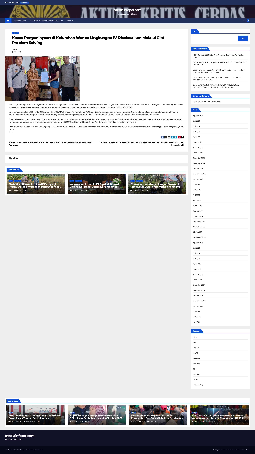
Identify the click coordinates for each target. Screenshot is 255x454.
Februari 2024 (198, 274)
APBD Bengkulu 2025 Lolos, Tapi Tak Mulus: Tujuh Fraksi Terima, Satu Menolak (34, 417)
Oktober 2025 (198, 169)
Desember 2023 (199, 285)
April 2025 (197, 200)
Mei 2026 (196, 131)
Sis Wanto (152, 421)
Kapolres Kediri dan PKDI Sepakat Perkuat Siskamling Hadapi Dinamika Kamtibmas (94, 185)
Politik (195, 379)
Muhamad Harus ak (33, 421)
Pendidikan (197, 374)
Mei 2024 (196, 258)
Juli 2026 (196, 121)
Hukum (195, 342)
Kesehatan (197, 358)
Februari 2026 (198, 147)
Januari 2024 (198, 280)
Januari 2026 (198, 153)
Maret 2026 (197, 142)
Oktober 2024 (198, 232)
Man (15, 49)
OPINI (195, 369)
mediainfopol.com (127, 10)
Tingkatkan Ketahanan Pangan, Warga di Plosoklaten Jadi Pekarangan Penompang (155, 185)
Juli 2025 (196, 184)
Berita (70, 21)
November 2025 (199, 163)
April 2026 (197, 137)
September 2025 (199, 174)
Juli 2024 (196, 248)
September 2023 (199, 301)
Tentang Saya (20, 21)
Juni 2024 (196, 253)
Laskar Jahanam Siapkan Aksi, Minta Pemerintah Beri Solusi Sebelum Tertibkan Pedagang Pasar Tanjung (156, 418)
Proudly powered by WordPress (14, 450)
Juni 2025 (196, 190)
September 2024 (199, 237)
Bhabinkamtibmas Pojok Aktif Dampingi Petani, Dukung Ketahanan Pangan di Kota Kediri (34, 187)
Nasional (196, 364)
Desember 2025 (199, 158)
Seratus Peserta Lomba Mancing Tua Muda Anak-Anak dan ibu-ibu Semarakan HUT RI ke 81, (218, 418)
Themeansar (39, 450)
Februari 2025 (198, 211)
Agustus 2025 (198, 179)
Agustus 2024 (198, 243)
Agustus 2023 (198, 306)
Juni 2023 (196, 317)
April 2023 (197, 322)
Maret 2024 (197, 269)
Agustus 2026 (198, 116)
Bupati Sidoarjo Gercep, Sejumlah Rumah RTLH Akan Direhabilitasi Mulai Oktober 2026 (96, 417)
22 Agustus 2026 (200, 421)
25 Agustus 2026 (16, 421)
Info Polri (15, 32)
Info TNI (196, 353)
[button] (244, 20)
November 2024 (199, 227)
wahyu (23, 190)
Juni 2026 (196, 126)
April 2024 (197, 264)
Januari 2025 (198, 216)
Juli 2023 (196, 311)
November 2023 (199, 290)
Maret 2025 (197, 206)
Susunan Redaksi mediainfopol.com (46, 21)
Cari (194, 31)
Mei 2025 (196, 195)
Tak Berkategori (198, 385)
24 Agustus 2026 (139, 421)
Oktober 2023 (198, 295)
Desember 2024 (199, 221)
